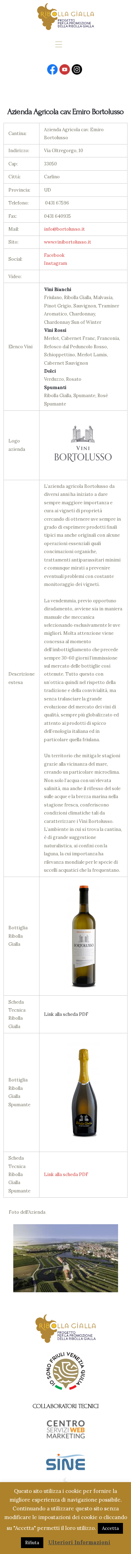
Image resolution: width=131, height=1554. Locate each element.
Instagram (55, 263)
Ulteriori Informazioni (79, 1542)
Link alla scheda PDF (66, 1174)
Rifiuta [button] (32, 1543)
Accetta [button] (110, 1528)
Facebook (54, 255)
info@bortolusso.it (64, 229)
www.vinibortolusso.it (67, 242)
